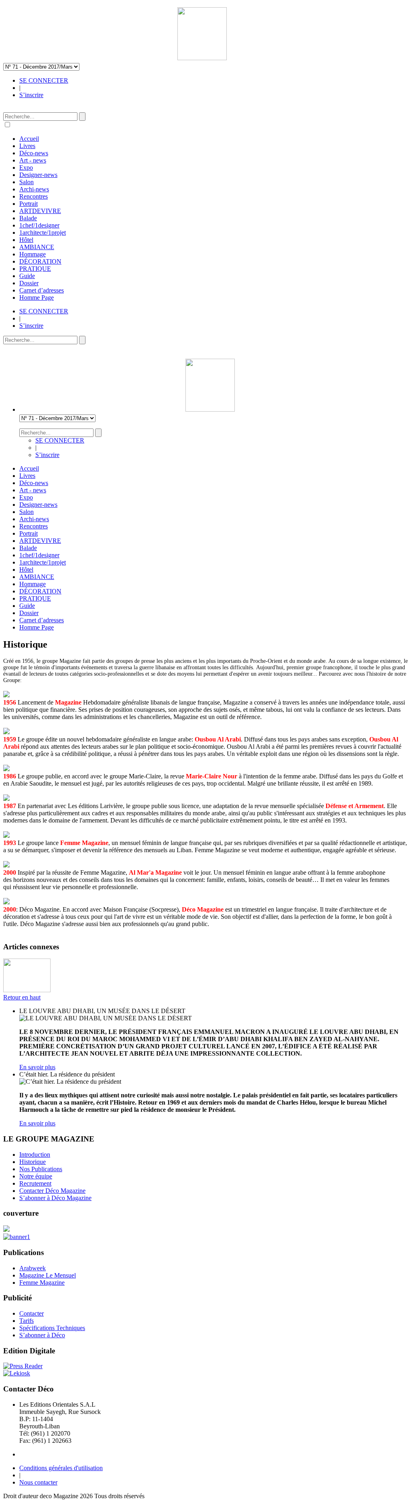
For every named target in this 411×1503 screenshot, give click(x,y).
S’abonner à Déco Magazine (55, 1197)
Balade (28, 218)
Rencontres (33, 196)
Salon (26, 182)
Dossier (29, 283)
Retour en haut (22, 997)
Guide (27, 275)
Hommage (32, 254)
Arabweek (32, 1268)
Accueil (29, 138)
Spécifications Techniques (52, 1327)
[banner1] (16, 1236)
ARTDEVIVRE (40, 210)
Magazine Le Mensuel (47, 1275)
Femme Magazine (42, 1282)
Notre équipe (35, 1176)
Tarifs (26, 1320)
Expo (26, 167)
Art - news (32, 160)
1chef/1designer (39, 225)
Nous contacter (38, 1482)
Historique (32, 1161)
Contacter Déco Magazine (52, 1190)
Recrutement (35, 1183)
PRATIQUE (35, 268)
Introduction (34, 1154)
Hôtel (26, 239)
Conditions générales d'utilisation (61, 1467)
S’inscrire (31, 94)
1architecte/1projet (42, 232)
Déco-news (33, 153)
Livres (27, 145)
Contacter (31, 1313)
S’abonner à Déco (42, 1335)
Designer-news (38, 174)
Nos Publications (40, 1169)
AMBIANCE (36, 247)
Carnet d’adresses (41, 290)
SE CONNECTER (43, 80)
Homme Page (36, 297)
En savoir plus (37, 1067)
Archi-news (34, 189)
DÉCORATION (40, 261)
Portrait (28, 203)
